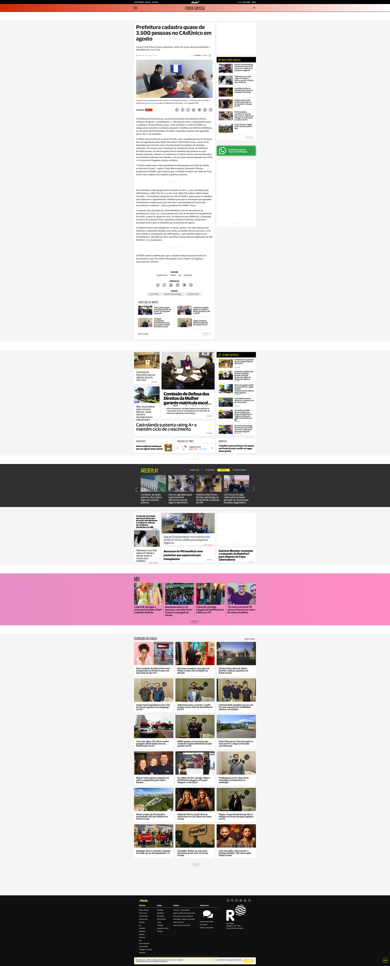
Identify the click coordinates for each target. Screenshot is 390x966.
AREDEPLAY (149, 470)
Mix (140, 925)
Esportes (141, 934)
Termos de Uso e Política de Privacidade (198, 960)
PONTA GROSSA (195, 7)
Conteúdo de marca (162, 928)
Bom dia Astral (161, 919)
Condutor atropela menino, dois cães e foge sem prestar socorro (151, 498)
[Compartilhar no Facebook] (183, 110)
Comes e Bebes (143, 946)
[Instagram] (232, 900)
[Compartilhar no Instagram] (188, 110)
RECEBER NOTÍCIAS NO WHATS (173, 294)
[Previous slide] (177, 448)
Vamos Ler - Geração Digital (181, 910)
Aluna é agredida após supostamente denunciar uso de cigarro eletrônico (180, 498)
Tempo (159, 922)
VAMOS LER (194, 470)
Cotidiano (142, 922)
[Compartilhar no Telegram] (199, 110)
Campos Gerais (143, 919)
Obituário (160, 931)
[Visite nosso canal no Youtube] (236, 900)
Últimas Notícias (143, 910)
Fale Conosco (203, 924)
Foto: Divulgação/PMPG (191, 103)
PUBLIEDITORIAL (239, 470)
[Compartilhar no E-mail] (211, 110)
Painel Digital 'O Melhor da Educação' (184, 919)
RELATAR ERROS (154, 294)
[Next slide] (211, 448)
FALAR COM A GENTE (193, 294)
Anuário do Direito (178, 922)
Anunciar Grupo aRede (206, 921)
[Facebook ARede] (228, 900)
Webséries (142, 952)
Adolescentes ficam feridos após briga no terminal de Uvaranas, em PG (208, 498)
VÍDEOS (223, 470)
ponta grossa (188, 275)
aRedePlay (160, 910)
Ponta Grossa (143, 913)
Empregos (160, 925)
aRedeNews (160, 913)
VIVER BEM (209, 470)
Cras (179, 275)
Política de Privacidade (206, 927)
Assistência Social (162, 275)
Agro (140, 940)
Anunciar (243, 2)
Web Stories (160, 916)
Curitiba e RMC (143, 916)
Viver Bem (142, 928)
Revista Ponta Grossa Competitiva (183, 916)
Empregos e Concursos (145, 949)
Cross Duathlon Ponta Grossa (181, 925)
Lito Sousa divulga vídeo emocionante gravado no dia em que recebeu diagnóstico (236, 498)
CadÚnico (173, 275)
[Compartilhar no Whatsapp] (205, 110)
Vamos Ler (142, 937)
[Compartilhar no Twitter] (194, 110)
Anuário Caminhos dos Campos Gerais (184, 913)
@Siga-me (149, 110)
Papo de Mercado (144, 943)
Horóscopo (142, 931)
